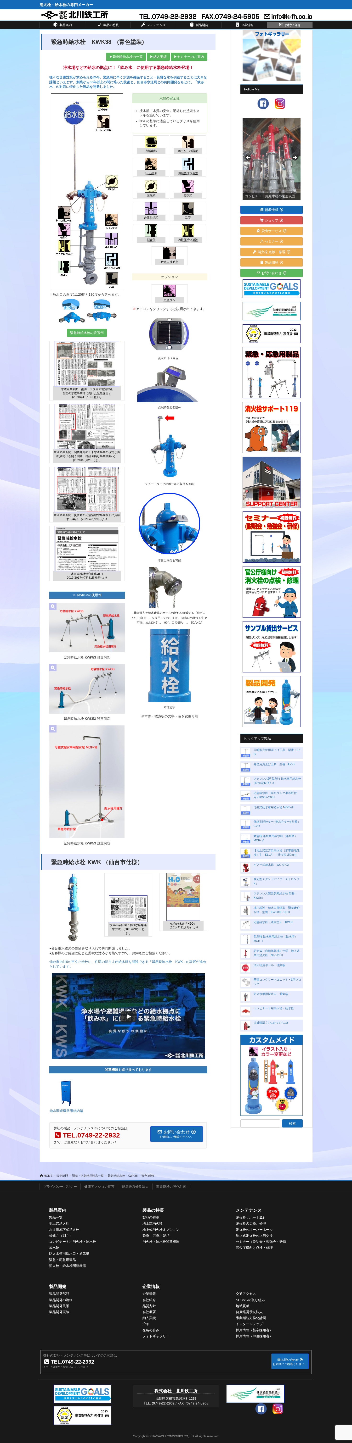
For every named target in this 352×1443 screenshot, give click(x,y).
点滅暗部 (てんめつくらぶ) (271, 1022)
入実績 (151, 1318)
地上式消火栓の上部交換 (254, 1236)
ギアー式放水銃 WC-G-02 (271, 864)
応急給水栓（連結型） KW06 (273, 922)
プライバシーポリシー (60, 1186)
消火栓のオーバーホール (254, 1230)
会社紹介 (149, 1300)
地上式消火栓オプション (160, 1230)
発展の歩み (150, 1330)
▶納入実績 (158, 57)
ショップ (271, 220)
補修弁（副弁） (61, 1236)
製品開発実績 (59, 1312)
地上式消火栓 (59, 1223)
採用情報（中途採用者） (254, 1336)
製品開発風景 (59, 1306)
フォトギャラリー (155, 1336)
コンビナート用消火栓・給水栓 (274, 1008)
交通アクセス (246, 1294)
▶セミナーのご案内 (189, 57)
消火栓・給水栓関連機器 (67, 1266)
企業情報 (151, 1286)
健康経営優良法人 (135, 1186)
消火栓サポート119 (250, 1217)
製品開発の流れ (61, 1300)
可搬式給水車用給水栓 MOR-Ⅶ (274, 807)
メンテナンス (249, 1210)
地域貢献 (242, 1306)
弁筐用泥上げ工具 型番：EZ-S (274, 764)
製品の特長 (153, 1210)
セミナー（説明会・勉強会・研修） (263, 1241)
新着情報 (271, 210)
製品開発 (271, 262)
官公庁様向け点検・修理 (254, 1247)
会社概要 (149, 1312)
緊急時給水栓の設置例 (87, 333)
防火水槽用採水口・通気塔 (271, 994)
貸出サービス (272, 231)
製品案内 (57, 1210)
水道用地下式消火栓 (64, 1230)
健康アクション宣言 (99, 1186)
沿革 (145, 1324)
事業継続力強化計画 (171, 1186)
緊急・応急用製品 (62, 1260)
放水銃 (54, 1247)
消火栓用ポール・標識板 (269, 965)
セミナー (271, 241)
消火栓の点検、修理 (251, 1223)
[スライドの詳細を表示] (272, 159)
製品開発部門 (59, 1294)
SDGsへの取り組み (250, 1300)
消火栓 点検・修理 (271, 252)
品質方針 (149, 1306)
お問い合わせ (272, 273)
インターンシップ (249, 1324)
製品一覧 (55, 1217)
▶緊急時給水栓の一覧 (126, 57)
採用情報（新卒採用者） (254, 1330)
